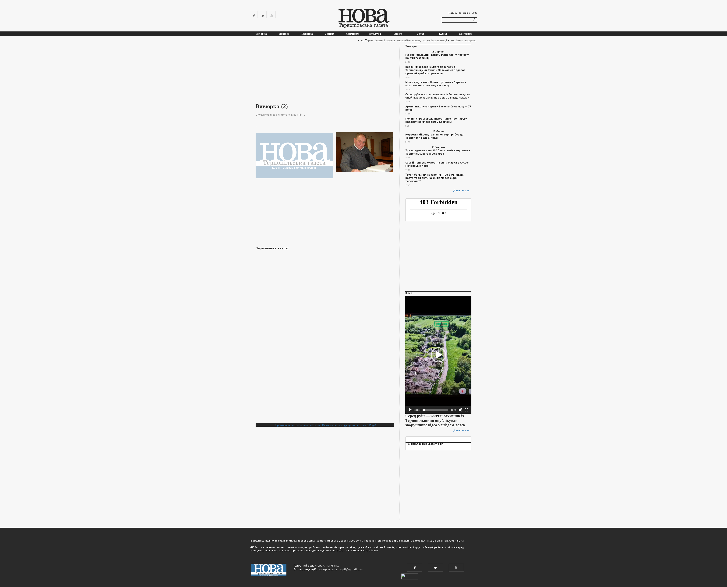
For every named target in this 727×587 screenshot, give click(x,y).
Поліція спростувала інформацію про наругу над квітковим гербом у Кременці (436, 120)
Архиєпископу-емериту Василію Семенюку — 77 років (438, 108)
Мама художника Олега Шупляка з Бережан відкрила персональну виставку (435, 84)
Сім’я (420, 33)
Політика (307, 33)
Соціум (329, 33)
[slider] (435, 410)
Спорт (397, 33)
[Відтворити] (410, 410)
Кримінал (352, 33)
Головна (261, 33)
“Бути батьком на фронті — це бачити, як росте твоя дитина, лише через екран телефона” (434, 178)
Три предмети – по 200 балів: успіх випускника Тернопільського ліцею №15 (437, 152)
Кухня (443, 33)
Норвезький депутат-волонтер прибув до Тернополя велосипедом (434, 136)
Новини (284, 33)
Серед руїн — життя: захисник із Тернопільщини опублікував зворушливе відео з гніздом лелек (437, 96)
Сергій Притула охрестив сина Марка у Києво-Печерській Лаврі (437, 164)
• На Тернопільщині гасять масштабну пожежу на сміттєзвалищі (389, 40)
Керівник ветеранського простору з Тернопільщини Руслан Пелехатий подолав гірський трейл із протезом (435, 70)
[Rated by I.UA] (409, 576)
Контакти (465, 33)
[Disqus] (325, 371)
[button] (438, 354)
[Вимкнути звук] (460, 410)
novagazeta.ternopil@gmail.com (341, 569)
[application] (438, 355)
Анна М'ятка (331, 565)
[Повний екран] (466, 410)
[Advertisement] (325, 71)
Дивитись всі (461, 190)
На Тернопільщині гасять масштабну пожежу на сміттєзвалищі (437, 56)
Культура (375, 33)
